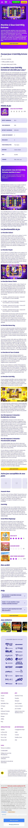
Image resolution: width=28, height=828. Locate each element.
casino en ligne (4, 515)
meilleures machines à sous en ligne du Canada (13, 224)
